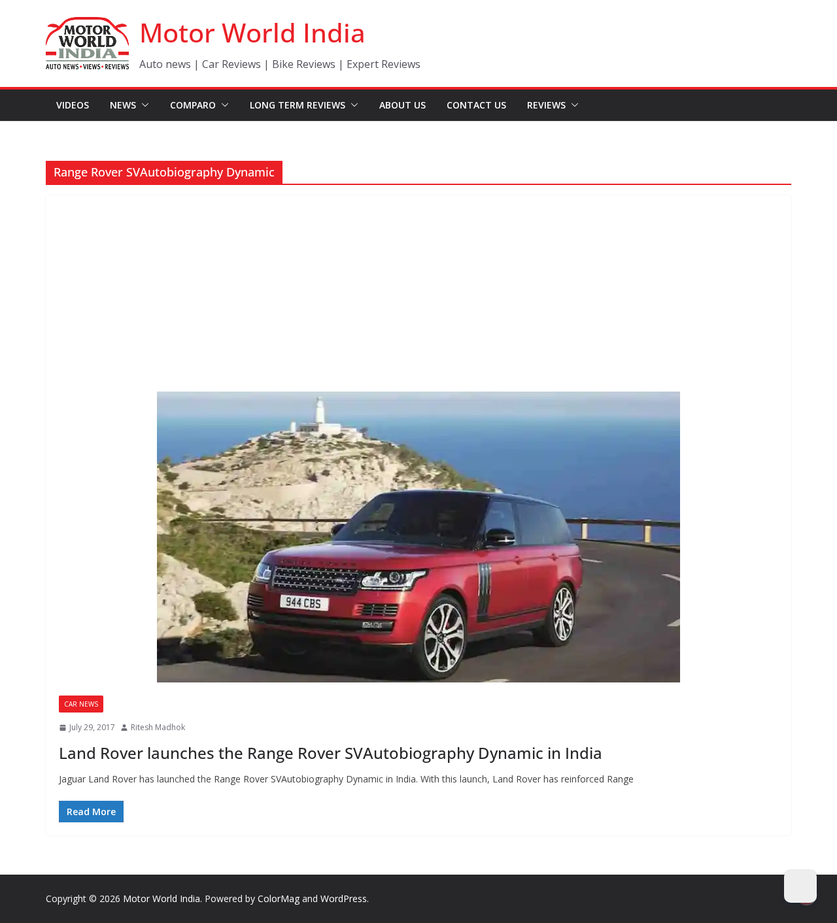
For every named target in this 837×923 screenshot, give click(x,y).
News (123, 105)
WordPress (343, 898)
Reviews (546, 105)
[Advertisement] (418, 293)
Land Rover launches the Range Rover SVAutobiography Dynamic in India (330, 753)
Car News (81, 704)
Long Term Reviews (297, 105)
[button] (142, 105)
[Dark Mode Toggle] (800, 886)
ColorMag (278, 898)
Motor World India (252, 32)
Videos (72, 105)
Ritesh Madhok (158, 727)
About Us (402, 105)
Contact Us (476, 105)
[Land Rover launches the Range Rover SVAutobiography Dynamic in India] (418, 537)
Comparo (193, 105)
